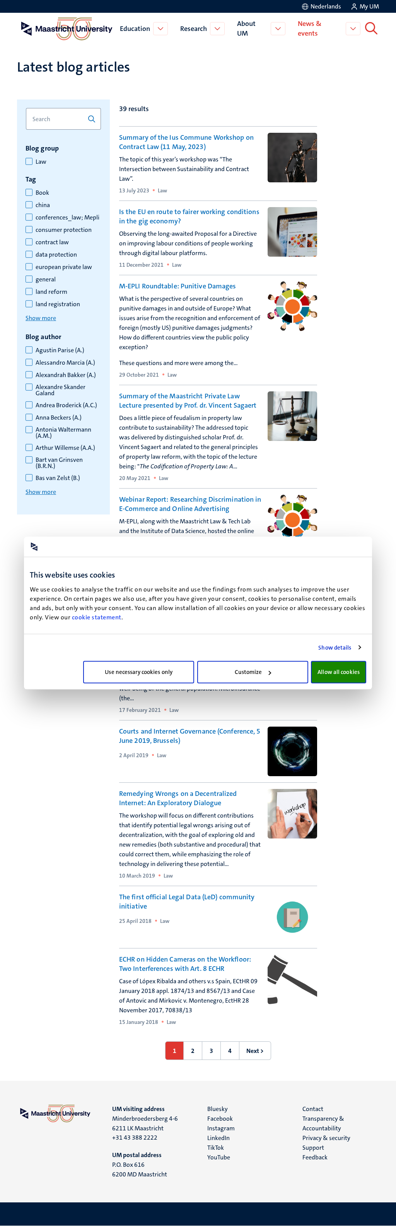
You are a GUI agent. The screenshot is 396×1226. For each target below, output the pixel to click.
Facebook (220, 1119)
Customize (248, 672)
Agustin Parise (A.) (60, 350)
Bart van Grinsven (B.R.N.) (59, 463)
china (43, 205)
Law (41, 162)
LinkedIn (218, 1138)
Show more (41, 318)
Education (135, 28)
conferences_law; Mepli (67, 217)
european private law (64, 267)
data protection (56, 255)
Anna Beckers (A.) (59, 418)
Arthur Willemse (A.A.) (65, 448)
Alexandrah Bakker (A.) (66, 375)
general (46, 279)
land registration (58, 304)
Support (313, 1148)
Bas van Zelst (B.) (58, 478)
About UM (246, 28)
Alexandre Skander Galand (60, 390)
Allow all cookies (338, 672)
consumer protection (64, 230)
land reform (51, 292)
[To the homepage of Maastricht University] (67, 28)
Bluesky (217, 1109)
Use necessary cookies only (138, 672)
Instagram (221, 1128)
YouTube (218, 1157)
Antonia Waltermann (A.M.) (63, 433)
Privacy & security (326, 1138)
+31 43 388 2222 (134, 1137)
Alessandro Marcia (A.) (65, 363)
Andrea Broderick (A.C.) (66, 405)
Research (193, 28)
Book (42, 193)
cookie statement (96, 617)
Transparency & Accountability (323, 1123)
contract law (52, 242)
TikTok (215, 1148)
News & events (309, 28)
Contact (312, 1109)
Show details (334, 648)
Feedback (315, 1157)
